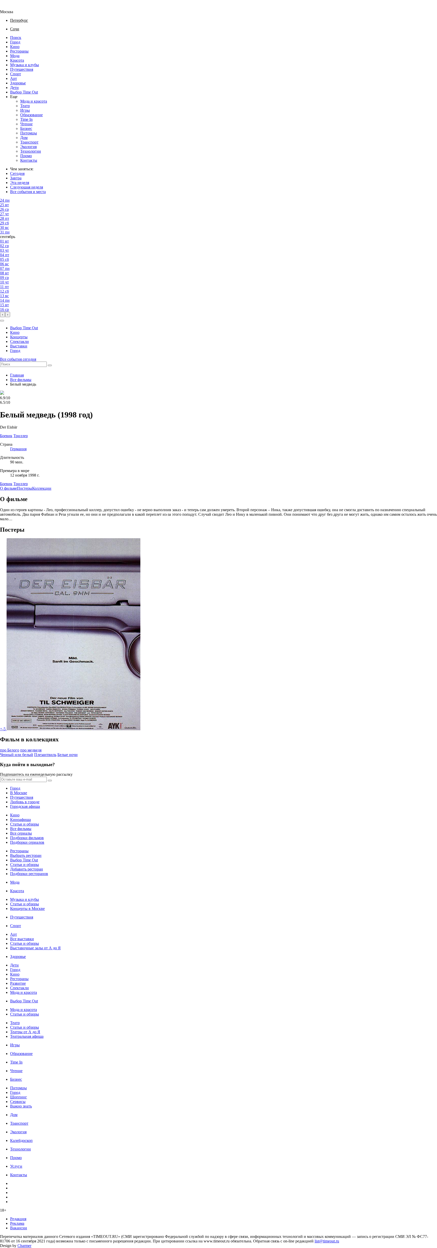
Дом (24, 137)
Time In (26, 119)
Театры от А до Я (25, 1032)
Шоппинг (18, 1097)
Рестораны (19, 51)
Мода (14, 56)
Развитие (18, 983)
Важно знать (21, 1106)
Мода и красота (33, 101)
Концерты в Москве (27, 908)
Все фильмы (20, 380)
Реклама (17, 1223)
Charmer (24, 1245)
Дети (14, 87)
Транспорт (29, 142)
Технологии (30, 151)
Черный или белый (16, 754)
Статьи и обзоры (24, 824)
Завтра (15, 178)
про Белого (9, 750)
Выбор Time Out (24, 92)
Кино (14, 46)
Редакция (18, 1219)
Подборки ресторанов (29, 874)
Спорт (15, 74)
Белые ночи (67, 754)
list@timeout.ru (327, 1241)
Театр (25, 106)
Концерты (19, 337)
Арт (13, 78)
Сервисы (18, 1101)
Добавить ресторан (26, 869)
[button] (2, 320)
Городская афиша (25, 806)
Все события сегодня (18, 359)
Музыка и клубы (24, 65)
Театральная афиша (26, 1036)
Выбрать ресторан (25, 855)
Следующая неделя (26, 187)
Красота (17, 60)
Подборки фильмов (27, 838)
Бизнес (26, 128)
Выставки (18, 346)
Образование (31, 115)
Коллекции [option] (41, 488)
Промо (26, 156)
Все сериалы (21, 833)
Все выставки (22, 939)
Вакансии (18, 1228)
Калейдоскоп (21, 1140)
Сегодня (17, 173)
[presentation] (2, 314)
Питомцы (28, 133)
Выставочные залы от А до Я (35, 948)
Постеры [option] (24, 488)
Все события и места (28, 192)
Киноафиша (20, 819)
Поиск (15, 37)
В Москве (18, 793)
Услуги (16, 1166)
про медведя (30, 750)
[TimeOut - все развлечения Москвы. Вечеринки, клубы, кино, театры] (11, 7)
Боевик (6, 484)
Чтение (26, 124)
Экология (28, 147)
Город (15, 42)
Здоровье (18, 83)
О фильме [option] (8, 488)
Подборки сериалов (27, 842)
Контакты (28, 160)
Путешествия (21, 69)
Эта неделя (19, 182)
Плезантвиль (45, 754)
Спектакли (19, 341)
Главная (17, 375)
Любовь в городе (24, 802)
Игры (25, 110)
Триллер (20, 484)
